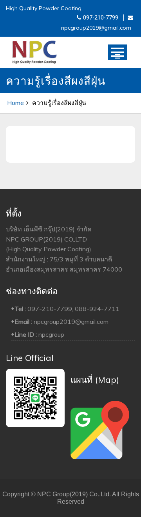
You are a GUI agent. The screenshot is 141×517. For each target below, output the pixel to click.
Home (15, 103)
